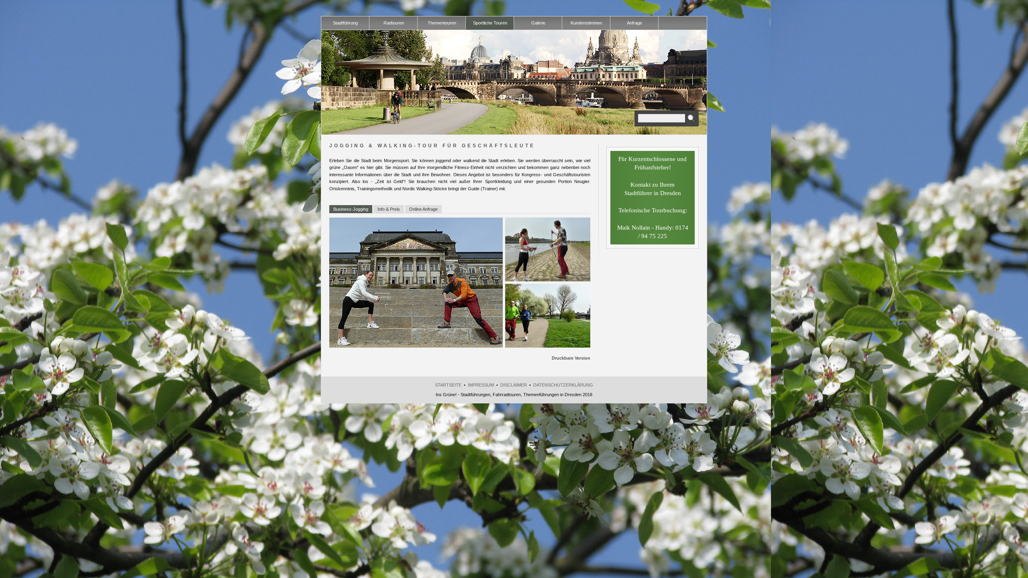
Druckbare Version (571, 358)
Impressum (481, 385)
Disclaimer (513, 385)
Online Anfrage (423, 209)
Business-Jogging (350, 209)
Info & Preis (388, 209)
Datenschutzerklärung (563, 385)
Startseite (448, 385)
